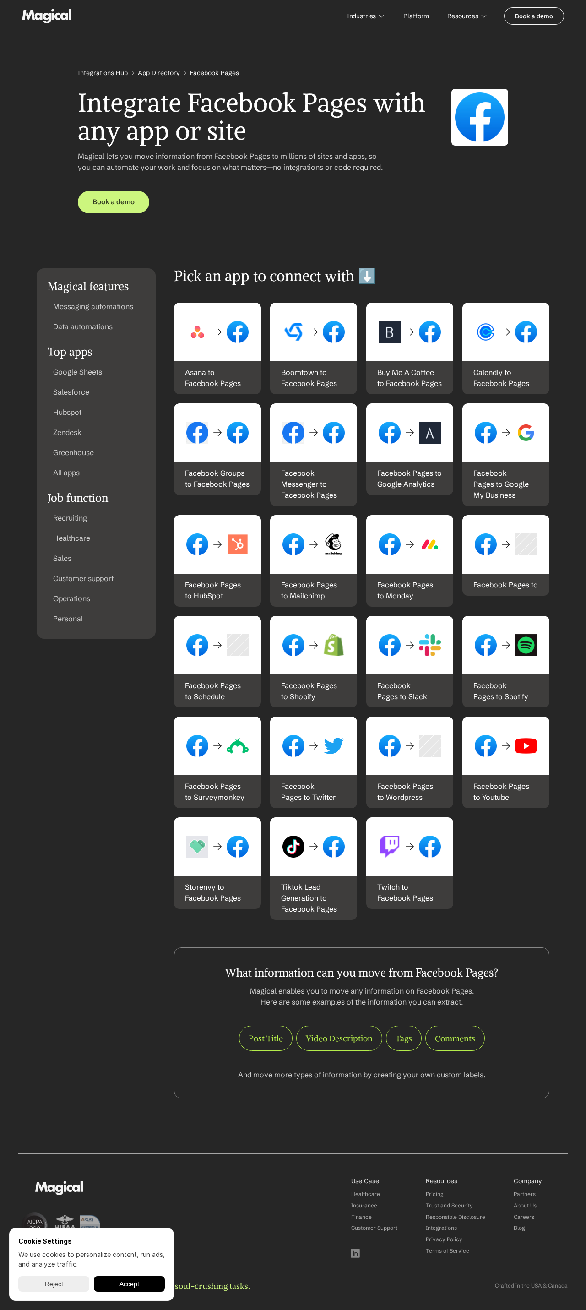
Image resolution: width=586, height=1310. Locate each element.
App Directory (159, 73)
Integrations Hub (103, 73)
